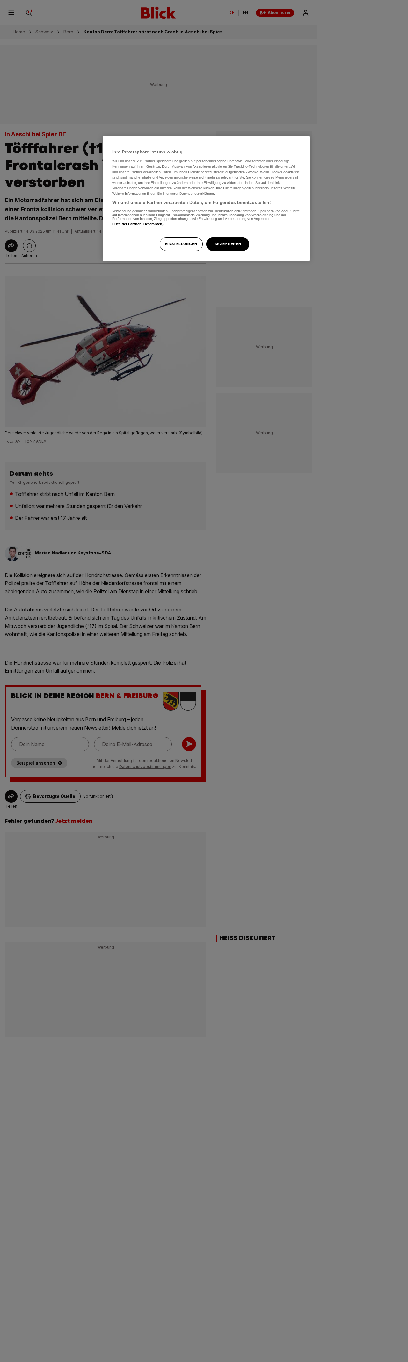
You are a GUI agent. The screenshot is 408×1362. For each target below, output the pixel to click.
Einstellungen (181, 244)
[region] (206, 198)
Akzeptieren (228, 244)
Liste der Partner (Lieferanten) (138, 224)
